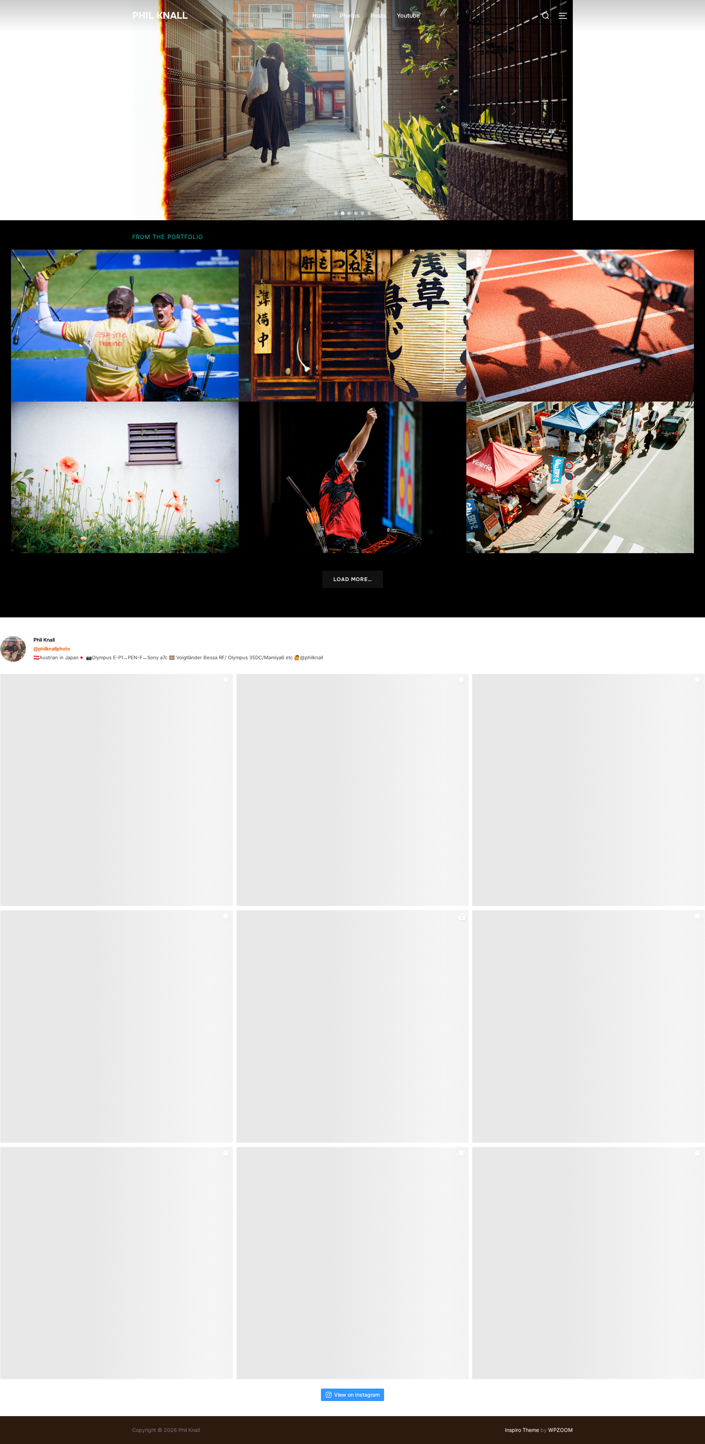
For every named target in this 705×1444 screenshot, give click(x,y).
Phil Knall (160, 16)
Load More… (352, 579)
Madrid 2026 (125, 325)
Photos (349, 15)
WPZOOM (560, 1430)
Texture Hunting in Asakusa (352, 325)
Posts (378, 15)
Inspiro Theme (522, 1430)
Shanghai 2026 (580, 325)
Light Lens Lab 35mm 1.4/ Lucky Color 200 (580, 477)
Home (320, 15)
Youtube (408, 15)
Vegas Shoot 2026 (352, 477)
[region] (352, 110)
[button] (352, 110)
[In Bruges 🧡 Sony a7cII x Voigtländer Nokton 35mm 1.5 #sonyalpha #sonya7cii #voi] (588, 790)
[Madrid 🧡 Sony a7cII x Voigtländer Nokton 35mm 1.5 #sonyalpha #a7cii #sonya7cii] (116, 1026)
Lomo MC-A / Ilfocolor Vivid (125, 477)
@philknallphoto (51, 649)
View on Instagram (357, 1395)
